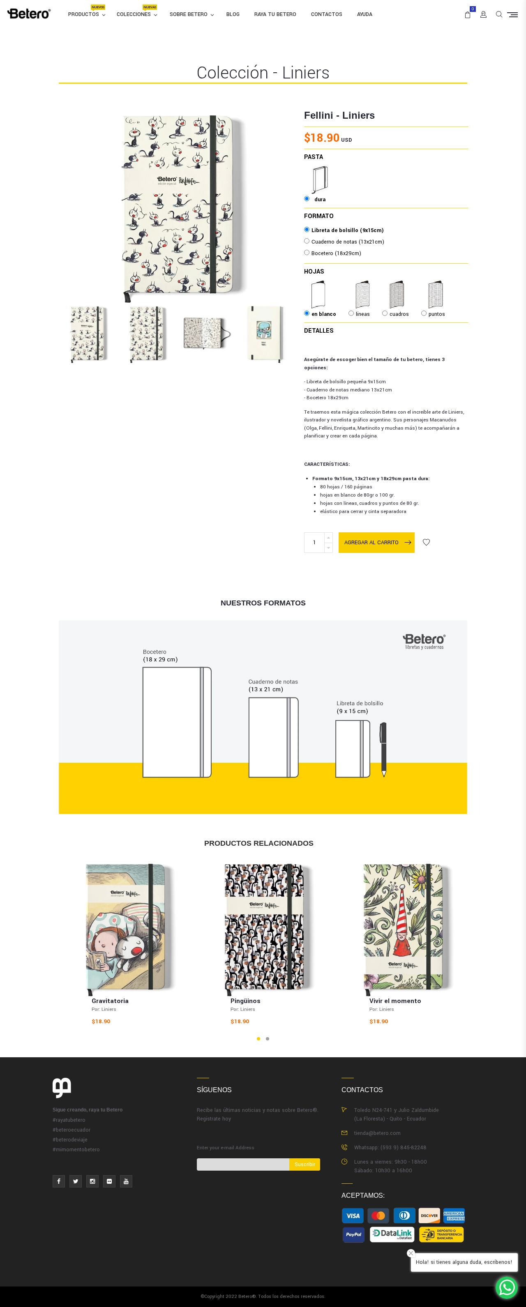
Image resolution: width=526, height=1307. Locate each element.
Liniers (358, 115)
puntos (437, 286)
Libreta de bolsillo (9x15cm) (347, 230)
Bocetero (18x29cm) (336, 253)
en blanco (323, 286)
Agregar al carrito (371, 542)
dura (319, 171)
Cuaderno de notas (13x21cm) (347, 242)
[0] (466, 11)
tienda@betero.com (377, 1133)
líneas (363, 286)
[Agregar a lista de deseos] (426, 542)
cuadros (399, 286)
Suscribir (305, 1164)
